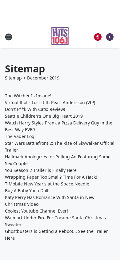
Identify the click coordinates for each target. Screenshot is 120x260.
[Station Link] (60, 37)
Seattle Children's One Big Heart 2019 (44, 116)
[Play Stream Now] (110, 37)
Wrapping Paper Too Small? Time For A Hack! (51, 177)
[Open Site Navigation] (8, 37)
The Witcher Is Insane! (28, 96)
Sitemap (13, 78)
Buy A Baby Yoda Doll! (27, 190)
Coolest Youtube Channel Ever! (36, 211)
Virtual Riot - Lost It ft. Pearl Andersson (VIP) (50, 102)
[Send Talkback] (98, 37)
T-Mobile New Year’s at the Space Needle (47, 184)
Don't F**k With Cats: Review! (35, 109)
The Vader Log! (20, 136)
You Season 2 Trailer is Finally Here (41, 170)
